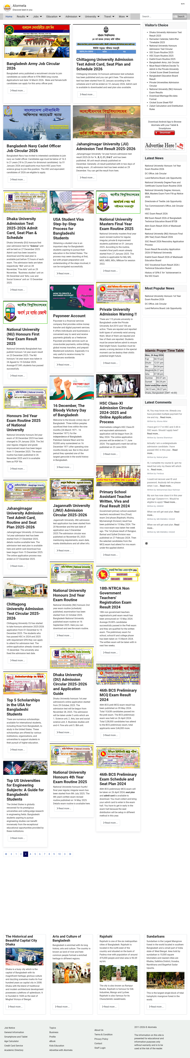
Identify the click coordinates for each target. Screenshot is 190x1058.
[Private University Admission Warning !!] (118, 293)
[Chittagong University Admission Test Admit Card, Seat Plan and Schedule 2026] (106, 39)
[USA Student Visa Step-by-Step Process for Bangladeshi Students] (72, 202)
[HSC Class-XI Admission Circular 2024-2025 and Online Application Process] (118, 386)
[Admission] (79, 16)
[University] (98, 16)
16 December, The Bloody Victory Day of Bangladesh (69, 410)
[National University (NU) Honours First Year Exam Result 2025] (25, 312)
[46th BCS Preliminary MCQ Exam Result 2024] (118, 674)
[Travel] (112, 16)
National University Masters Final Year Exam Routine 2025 (117, 224)
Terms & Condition (103, 1034)
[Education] (59, 16)
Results (21, 16)
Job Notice (9, 1028)
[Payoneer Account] (72, 297)
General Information (14, 1032)
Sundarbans (156, 936)
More (122, 16)
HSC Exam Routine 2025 (161, 55)
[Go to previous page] (11, 854)
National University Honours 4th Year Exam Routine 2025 (70, 777)
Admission (71, 16)
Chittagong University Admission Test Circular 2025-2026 (25, 611)
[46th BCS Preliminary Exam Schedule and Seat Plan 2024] (118, 757)
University (90, 16)
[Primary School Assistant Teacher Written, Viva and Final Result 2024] (118, 475)
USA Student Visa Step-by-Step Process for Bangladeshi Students (68, 228)
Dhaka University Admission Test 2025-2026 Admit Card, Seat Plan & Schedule (22, 228)
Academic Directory (13, 1050)
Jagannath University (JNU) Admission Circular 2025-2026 (71, 510)
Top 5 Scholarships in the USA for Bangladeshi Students (23, 707)
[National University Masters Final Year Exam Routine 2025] (118, 202)
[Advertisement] (71, 899)
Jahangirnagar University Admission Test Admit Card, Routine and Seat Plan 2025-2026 (25, 517)
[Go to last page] (70, 854)
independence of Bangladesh (67, 436)
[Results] (27, 16)
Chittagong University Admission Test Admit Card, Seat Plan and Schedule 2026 (104, 64)
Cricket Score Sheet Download (164, 72)
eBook (52, 1041)
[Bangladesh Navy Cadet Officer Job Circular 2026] (37, 123)
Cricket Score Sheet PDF (161, 102)
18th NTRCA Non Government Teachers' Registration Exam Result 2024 (115, 597)
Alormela (19, 6)
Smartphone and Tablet (15, 1036)
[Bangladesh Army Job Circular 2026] (37, 41)
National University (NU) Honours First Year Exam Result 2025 (23, 336)
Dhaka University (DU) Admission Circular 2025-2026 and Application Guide (70, 684)
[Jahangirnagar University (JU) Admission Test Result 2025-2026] (106, 122)
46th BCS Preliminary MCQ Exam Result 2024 (118, 695)
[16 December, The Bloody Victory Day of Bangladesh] (72, 387)
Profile (52, 1036)
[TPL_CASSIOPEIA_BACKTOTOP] (185, 1053)
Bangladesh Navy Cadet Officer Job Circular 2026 (34, 148)
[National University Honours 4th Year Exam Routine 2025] (72, 755)
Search (181, 16)
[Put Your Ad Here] (164, 146)
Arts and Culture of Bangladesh (67, 938)
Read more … (18, 90)
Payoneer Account (69, 316)
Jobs (36, 16)
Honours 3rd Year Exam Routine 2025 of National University (24, 423)
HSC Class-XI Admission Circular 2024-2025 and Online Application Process (116, 412)
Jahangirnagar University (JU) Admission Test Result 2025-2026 (105, 146)
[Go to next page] (64, 854)
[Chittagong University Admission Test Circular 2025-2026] (25, 587)
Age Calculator (11, 1041)
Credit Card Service (13, 1045)
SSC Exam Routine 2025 (161, 52)
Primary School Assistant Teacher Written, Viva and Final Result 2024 (115, 499)
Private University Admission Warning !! (118, 311)
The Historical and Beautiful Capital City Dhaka (21, 940)
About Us (98, 1030)
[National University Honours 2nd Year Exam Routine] (72, 573)
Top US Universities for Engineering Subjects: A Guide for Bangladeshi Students (25, 790)
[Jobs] (40, 16)
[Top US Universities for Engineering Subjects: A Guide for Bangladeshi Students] (25, 767)
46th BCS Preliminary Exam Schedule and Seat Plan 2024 (118, 779)
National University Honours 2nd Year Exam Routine (69, 595)
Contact (98, 1043)
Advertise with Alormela (60, 1050)
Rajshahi (106, 936)
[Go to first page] (6, 854)
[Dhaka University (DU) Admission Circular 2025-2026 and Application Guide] (72, 657)
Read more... (166, 417)
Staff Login (100, 1048)
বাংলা (182, 4)
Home (9, 16)
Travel (107, 16)
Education (51, 16)
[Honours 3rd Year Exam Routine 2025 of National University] (25, 398)
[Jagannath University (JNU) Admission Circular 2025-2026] (72, 489)
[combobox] (156, 16)
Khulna (150, 961)
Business (53, 1032)
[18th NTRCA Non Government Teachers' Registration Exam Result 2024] (118, 574)
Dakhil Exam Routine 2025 (162, 59)
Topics (52, 1028)
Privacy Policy (101, 1039)
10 (59, 854)
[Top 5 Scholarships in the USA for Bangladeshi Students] (25, 683)
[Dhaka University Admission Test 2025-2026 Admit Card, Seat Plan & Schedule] (25, 202)
